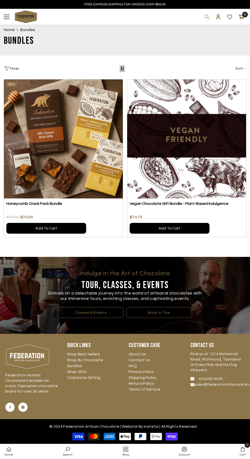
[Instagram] (23, 407)
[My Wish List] (229, 17)
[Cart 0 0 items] (241, 17)
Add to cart (46, 228)
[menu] (7, 17)
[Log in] (218, 17)
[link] (67, 451)
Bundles (27, 30)
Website (129, 426)
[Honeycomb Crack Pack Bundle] (63, 138)
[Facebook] (10, 407)
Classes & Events (91, 312)
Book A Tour (159, 312)
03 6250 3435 (210, 379)
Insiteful (151, 426)
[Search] (207, 17)
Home (9, 30)
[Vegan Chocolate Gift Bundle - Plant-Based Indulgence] (186, 138)
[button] (122, 69)
